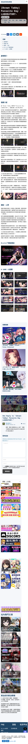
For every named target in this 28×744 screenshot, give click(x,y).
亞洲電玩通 (14, 728)
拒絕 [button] (8, 741)
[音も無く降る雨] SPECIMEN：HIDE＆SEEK (13, 390)
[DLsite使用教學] (11, 588)
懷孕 (10, 20)
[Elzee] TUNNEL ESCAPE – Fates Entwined (12, 346)
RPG (4, 17)
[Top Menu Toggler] (26, 1)
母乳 (13, 20)
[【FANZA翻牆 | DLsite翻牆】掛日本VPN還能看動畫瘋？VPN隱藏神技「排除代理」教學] (11, 496)
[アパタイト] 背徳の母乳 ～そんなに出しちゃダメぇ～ (14, 368)
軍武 (9, 22)
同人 (8, 17)
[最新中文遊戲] (11, 503)
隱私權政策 (9, 738)
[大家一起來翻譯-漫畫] (11, 509)
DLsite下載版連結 (8, 47)
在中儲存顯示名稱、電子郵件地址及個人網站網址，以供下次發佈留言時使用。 (14, 467)
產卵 (17, 20)
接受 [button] (4, 741)
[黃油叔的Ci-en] (11, 544)
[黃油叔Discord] (11, 537)
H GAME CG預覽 (8, 49)
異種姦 (20, 20)
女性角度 (5, 20)
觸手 (5, 22)
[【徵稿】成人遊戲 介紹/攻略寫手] (11, 551)
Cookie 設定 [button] (13, 741)
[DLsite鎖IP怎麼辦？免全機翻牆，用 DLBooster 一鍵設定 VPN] (11, 489)
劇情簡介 (6, 42)
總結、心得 (6, 45)
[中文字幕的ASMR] (11, 531)
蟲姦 (25, 20)
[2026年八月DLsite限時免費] (11, 573)
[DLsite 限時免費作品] (11, 612)
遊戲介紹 (6, 43)
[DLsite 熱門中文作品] (11, 516)
